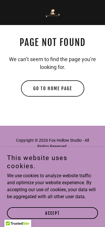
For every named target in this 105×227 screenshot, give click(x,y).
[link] (52, 12)
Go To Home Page (52, 88)
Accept (52, 213)
